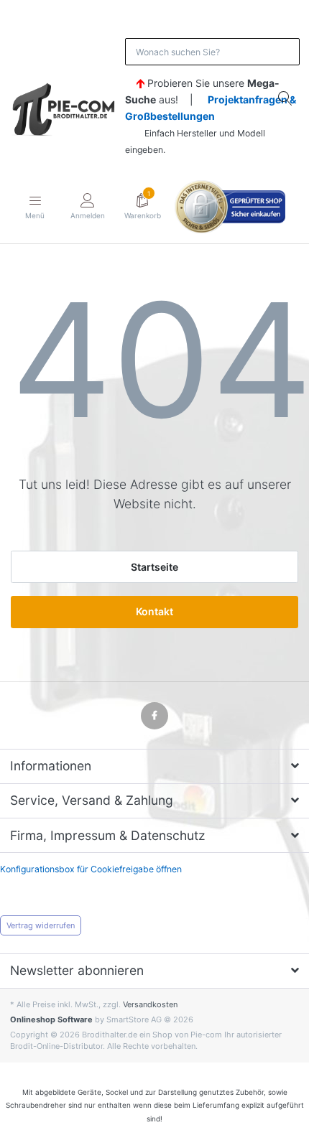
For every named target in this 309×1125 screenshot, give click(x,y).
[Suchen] (286, 98)
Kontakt (154, 611)
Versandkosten (150, 1004)
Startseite (154, 567)
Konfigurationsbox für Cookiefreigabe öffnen (91, 869)
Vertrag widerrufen (40, 925)
